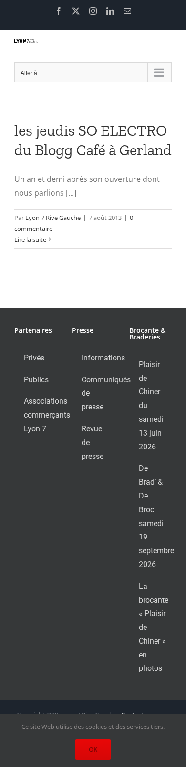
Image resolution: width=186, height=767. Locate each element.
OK (93, 749)
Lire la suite (30, 239)
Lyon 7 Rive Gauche (53, 217)
